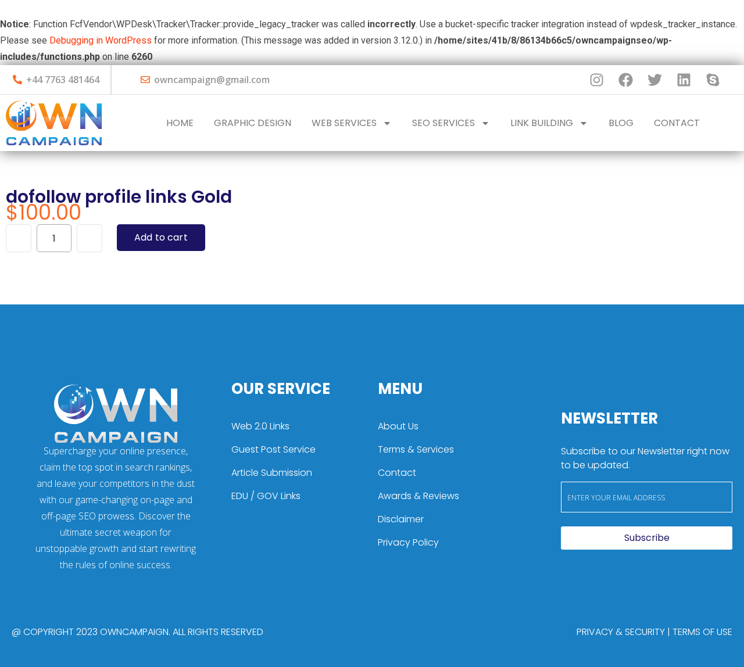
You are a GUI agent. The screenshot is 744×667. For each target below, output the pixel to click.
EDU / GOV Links (266, 496)
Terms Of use (702, 632)
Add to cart (161, 237)
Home (180, 123)
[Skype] (712, 79)
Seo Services (443, 123)
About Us (398, 426)
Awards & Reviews (418, 496)
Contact (677, 123)
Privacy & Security (621, 632)
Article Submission (271, 472)
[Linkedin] (683, 79)
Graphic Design (252, 123)
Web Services (344, 123)
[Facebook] (625, 79)
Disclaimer (401, 519)
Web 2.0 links (260, 426)
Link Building (541, 123)
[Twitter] (654, 79)
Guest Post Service (273, 449)
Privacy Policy (408, 542)
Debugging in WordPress (100, 40)
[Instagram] (596, 79)
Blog (621, 123)
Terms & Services (416, 449)
